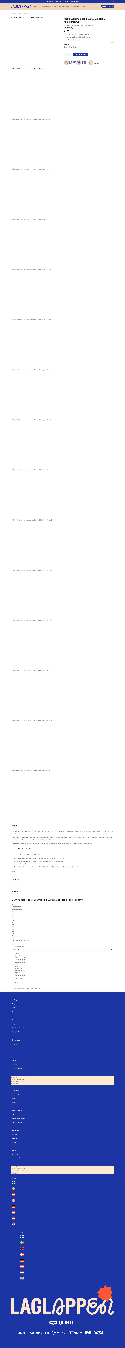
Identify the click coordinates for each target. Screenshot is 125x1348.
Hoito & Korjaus (56, 6)
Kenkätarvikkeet (46, 6)
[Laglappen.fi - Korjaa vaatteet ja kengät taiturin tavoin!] (21, 6)
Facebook (14, 1048)
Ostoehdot (15, 1064)
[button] (113, 1)
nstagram (14, 1134)
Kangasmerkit (76, 6)
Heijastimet (85, 6)
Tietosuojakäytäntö (17, 1068)
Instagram (14, 1044)
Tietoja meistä (15, 1004)
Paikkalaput (37, 6)
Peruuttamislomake (17, 1032)
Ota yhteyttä (15, 1024)
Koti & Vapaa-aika (66, 6)
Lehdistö (14, 1007)
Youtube (14, 1052)
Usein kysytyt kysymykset (19, 1028)
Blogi (13, 1011)
